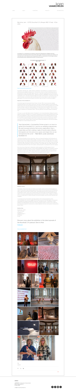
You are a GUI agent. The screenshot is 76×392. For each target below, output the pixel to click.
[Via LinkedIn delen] (23, 368)
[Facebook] (52, 387)
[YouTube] (58, 387)
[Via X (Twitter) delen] (20, 368)
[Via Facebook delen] (17, 368)
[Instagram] (61, 387)
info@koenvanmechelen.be (20, 387)
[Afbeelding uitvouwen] (27, 239)
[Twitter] (55, 387)
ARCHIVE (19, 364)
